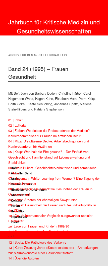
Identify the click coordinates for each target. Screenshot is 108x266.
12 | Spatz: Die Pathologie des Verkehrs (37, 242)
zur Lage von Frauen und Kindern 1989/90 (38, 226)
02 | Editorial (17, 125)
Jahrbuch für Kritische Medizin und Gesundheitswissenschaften (54, 26)
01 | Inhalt (15, 120)
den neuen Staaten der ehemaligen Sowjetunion (42, 199)
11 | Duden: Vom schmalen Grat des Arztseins (42, 231)
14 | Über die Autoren (23, 258)
